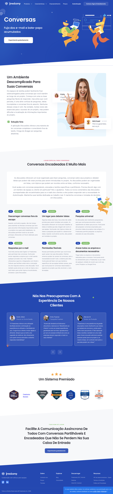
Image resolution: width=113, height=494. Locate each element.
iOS (79, 477)
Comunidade (59, 480)
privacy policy (96, 491)
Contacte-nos (44, 477)
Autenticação (76, 4)
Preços (65, 4)
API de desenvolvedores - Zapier (102, 477)
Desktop (73, 480)
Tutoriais (42, 483)
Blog (57, 477)
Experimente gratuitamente (18, 40)
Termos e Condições (99, 480)
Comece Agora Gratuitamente (96, 4)
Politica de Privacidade (100, 483)
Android (83, 477)
